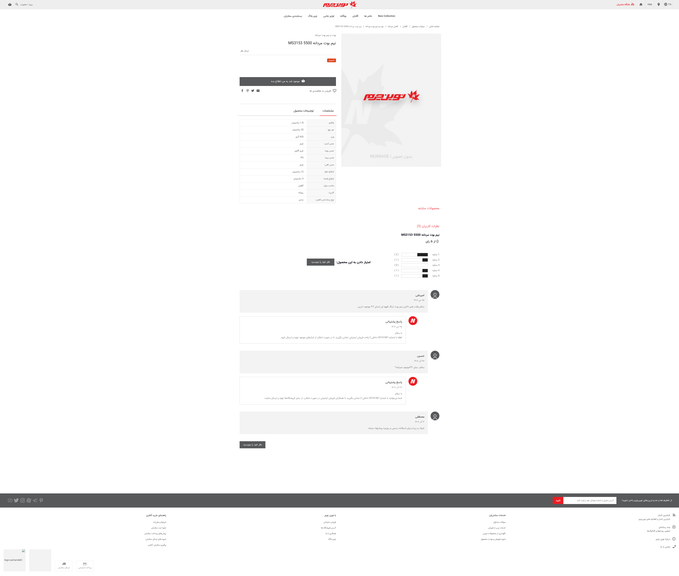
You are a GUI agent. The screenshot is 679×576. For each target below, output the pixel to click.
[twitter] (16, 500)
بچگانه (343, 16)
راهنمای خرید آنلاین (156, 515)
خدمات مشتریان (497, 515)
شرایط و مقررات (159, 522)
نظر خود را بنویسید (320, 262)
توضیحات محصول (304, 111)
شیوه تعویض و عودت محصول (493, 539)
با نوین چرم (330, 515)
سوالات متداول (499, 522)
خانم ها (368, 16)
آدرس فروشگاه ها (328, 527)
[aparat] (29, 500)
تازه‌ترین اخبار (664, 515)
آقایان (355, 16)
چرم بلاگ (312, 16)
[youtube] (10, 500)
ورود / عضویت (26, 4)
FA (669, 5)
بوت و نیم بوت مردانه (374, 26)
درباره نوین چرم (663, 539)
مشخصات (328, 111)
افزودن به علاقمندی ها (320, 91)
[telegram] (35, 500)
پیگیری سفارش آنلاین (157, 545)
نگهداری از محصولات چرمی (494, 533)
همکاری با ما (331, 533)
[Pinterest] (41, 500)
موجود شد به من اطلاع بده (285, 81)
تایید (558, 501)
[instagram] (22, 500)
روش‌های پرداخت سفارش (155, 533)
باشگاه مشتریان (623, 4)
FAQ (650, 4)
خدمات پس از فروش (497, 527)
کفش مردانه (393, 26)
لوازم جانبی (328, 16)
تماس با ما (665, 547)
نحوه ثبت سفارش (158, 527)
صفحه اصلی (434, 26)
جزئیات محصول (418, 26)
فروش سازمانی (329, 522)
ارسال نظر (244, 51)
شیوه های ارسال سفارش (156, 539)
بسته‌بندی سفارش (293, 16)
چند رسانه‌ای (664, 527)
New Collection (386, 16)
